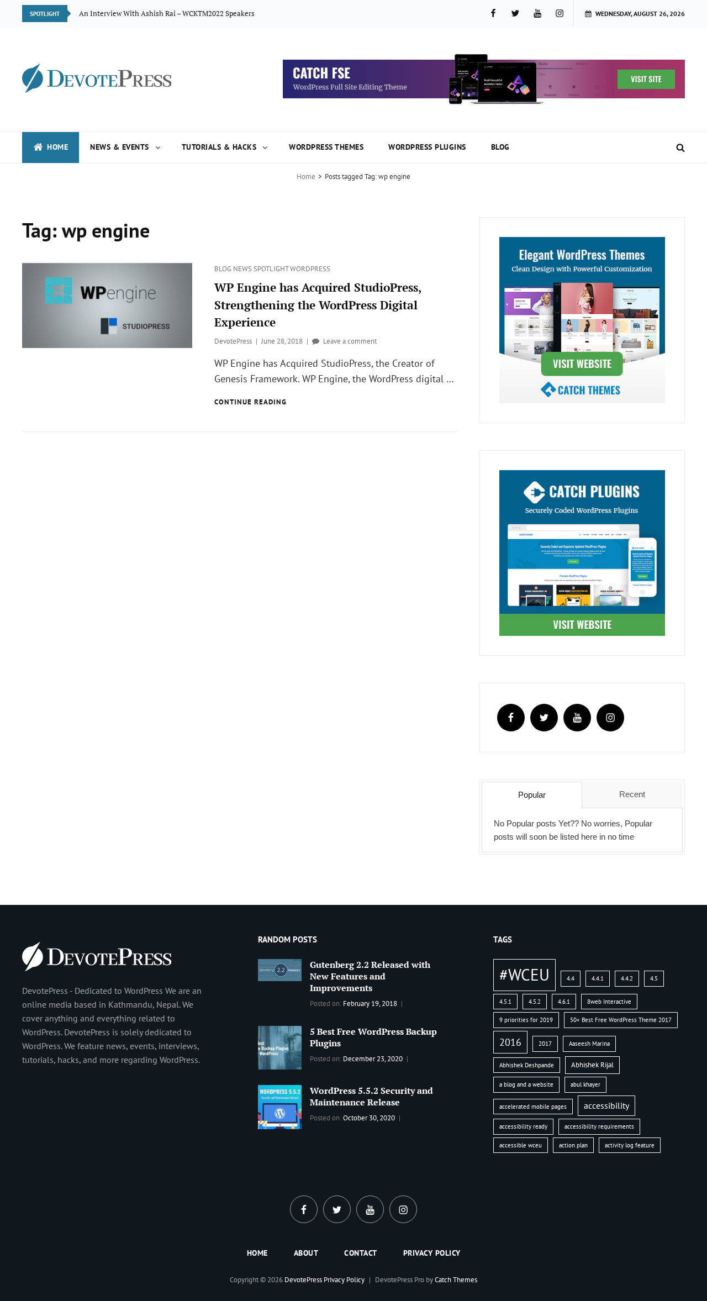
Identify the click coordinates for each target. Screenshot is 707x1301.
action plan (573, 1145)
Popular (532, 794)
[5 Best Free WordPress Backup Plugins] (280, 1046)
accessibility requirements (599, 1126)
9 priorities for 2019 (526, 1020)
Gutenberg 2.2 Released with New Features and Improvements (370, 976)
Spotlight (272, 268)
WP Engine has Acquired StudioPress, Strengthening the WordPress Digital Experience (317, 305)
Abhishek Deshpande (526, 1065)
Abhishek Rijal (592, 1065)
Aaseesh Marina (589, 1043)
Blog (500, 147)
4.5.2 (535, 1001)
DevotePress (233, 341)
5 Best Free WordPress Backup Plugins (373, 1037)
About (306, 1253)
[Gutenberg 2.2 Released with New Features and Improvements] (280, 969)
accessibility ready (523, 1126)
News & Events (119, 147)
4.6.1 (564, 1001)
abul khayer (585, 1084)
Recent (632, 794)
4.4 (570, 978)
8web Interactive (609, 1001)
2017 (545, 1043)
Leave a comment (350, 341)
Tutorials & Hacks (219, 147)
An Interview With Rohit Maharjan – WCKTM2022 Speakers (174, 13)
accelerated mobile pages (533, 1106)
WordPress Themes (326, 147)
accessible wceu (520, 1145)
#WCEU (524, 974)
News (243, 268)
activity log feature (630, 1145)
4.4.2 (627, 978)
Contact (360, 1253)
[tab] (532, 795)
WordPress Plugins (427, 147)
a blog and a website (526, 1084)
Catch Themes (456, 1279)
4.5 (654, 978)
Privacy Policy (432, 1253)
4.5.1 (505, 1001)
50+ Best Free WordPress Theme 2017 (621, 1020)
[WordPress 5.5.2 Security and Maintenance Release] (280, 1106)
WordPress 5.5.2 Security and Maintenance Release (371, 1096)
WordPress (310, 268)
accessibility (606, 1105)
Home (57, 147)
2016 (510, 1042)
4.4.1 (598, 978)
